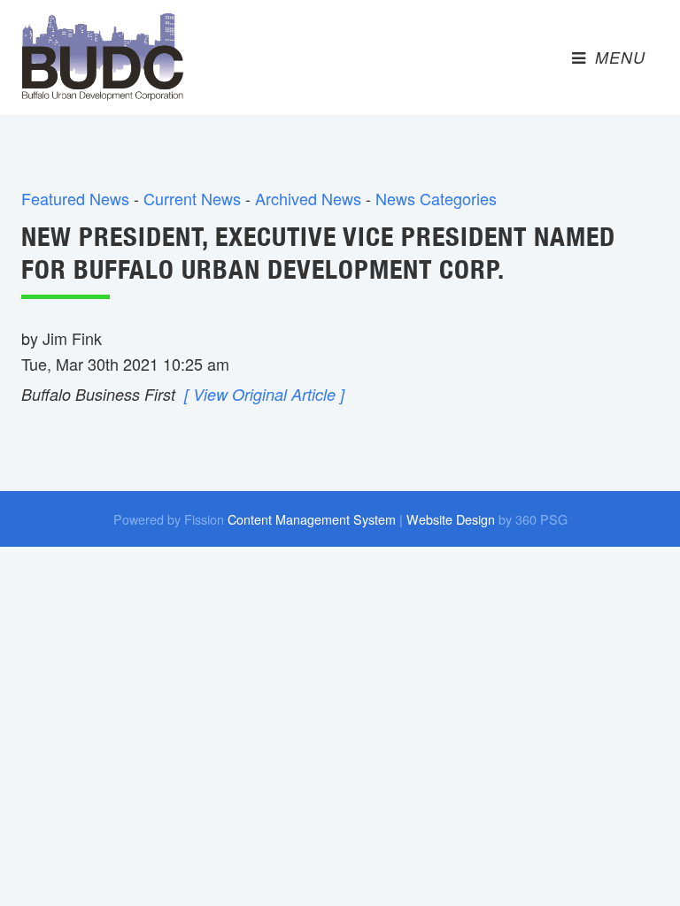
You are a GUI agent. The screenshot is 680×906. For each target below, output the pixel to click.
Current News (192, 198)
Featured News (75, 198)
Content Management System (312, 519)
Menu (617, 57)
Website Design (450, 519)
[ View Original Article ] (264, 394)
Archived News (308, 198)
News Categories (436, 198)
